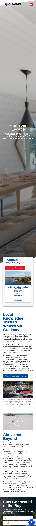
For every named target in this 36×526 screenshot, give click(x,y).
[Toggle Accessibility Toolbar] (32, 522)
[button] (31, 4)
